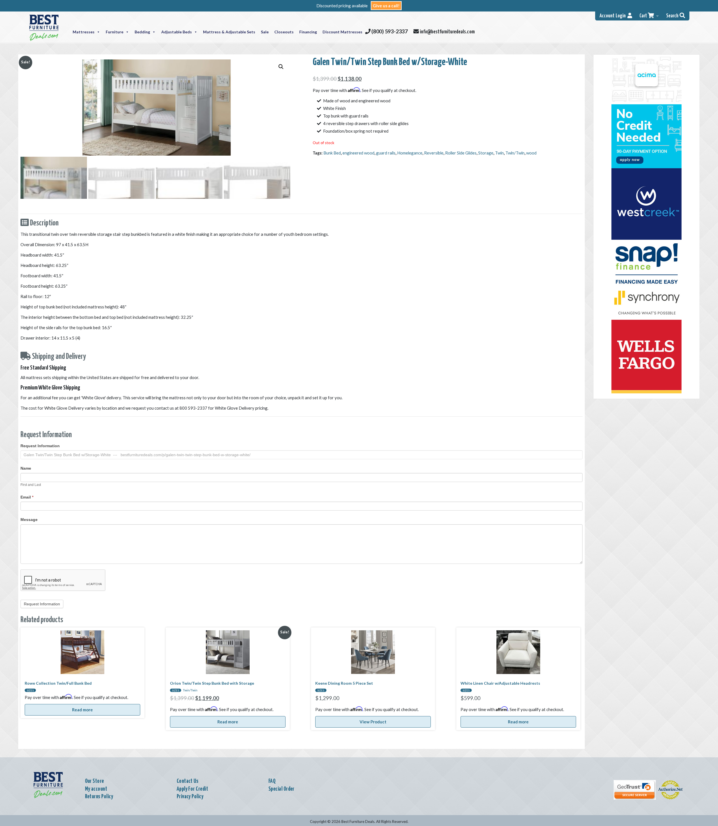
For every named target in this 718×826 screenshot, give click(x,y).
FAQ (271, 781)
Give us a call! (386, 5)
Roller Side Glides (461, 152)
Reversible (433, 152)
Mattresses (84, 31)
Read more (82, 709)
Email (26, 497)
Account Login (613, 16)
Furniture (114, 31)
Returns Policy (99, 796)
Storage (485, 152)
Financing (308, 31)
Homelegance (409, 152)
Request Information (40, 446)
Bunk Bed (332, 152)
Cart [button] (643, 16)
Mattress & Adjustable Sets (229, 31)
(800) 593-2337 (389, 31)
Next (161, 204)
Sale (265, 31)
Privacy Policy (190, 796)
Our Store (94, 781)
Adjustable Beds (176, 31)
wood (531, 152)
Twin (499, 152)
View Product (373, 721)
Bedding (142, 31)
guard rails (385, 152)
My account (96, 789)
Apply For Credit (192, 789)
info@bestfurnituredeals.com (446, 31)
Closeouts (284, 31)
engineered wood (358, 152)
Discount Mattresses (342, 31)
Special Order (281, 789)
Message (29, 519)
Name (25, 468)
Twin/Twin (514, 152)
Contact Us (188, 781)
